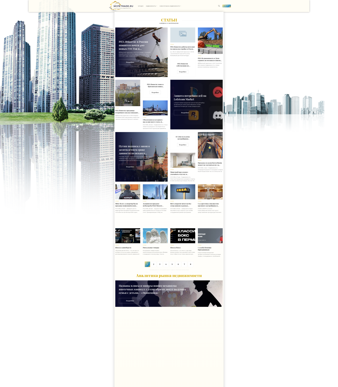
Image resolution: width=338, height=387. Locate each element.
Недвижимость (151, 6)
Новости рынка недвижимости (170, 6)
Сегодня (140, 6)
